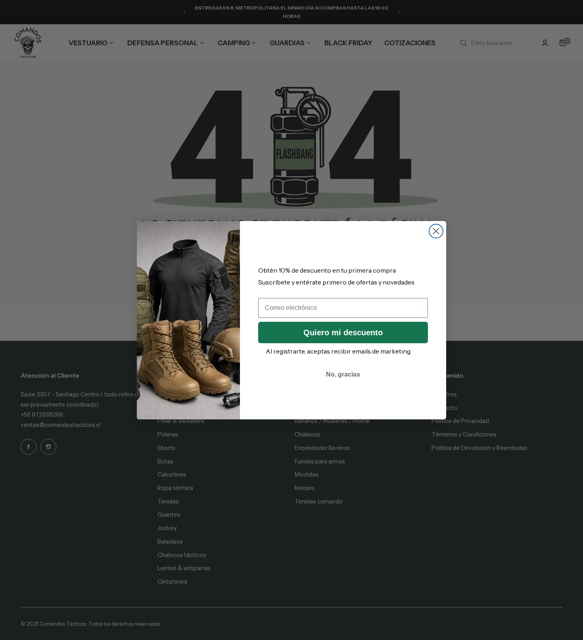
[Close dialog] (436, 231)
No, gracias (343, 374)
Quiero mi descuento (343, 332)
